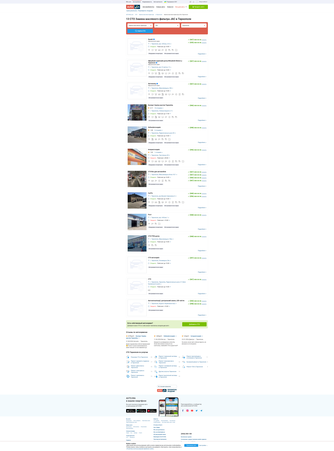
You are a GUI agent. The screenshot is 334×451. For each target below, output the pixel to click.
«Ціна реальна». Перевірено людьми (139, 11)
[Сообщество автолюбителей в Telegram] (201, 410)
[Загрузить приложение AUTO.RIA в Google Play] (141, 411)
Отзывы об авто (158, 425)
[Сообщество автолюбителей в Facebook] (183, 410)
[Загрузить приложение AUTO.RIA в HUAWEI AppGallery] (152, 411)
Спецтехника (144, 426)
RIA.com (128, 2)
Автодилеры (129, 420)
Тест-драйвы (156, 420)
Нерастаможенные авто (131, 422)
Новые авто (160, 7)
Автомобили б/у (148, 7)
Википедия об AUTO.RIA (160, 436)
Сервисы (128, 440)
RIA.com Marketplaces (159, 432)
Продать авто (199, 7)
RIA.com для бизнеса (159, 429)
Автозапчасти (158, 2)
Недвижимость (147, 2)
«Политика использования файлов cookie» (140, 449)
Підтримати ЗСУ (172, 2)
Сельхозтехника (130, 431)
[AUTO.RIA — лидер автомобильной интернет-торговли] (133, 7)
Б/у (131, 432)
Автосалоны (129, 426)
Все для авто (180, 7)
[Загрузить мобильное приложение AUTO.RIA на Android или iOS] (169, 406)
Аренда (135, 432)
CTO (127, 437)
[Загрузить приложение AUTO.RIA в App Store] (131, 411)
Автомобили (137, 2)
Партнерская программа (160, 439)
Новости (170, 7)
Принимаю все (191, 445)
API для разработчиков (160, 434)
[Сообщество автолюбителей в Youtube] (192, 410)
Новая (127, 432)
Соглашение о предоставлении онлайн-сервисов (193, 439)
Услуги (140, 432)
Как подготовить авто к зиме (168, 422)
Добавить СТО (194, 324)
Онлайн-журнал (157, 422)
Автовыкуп (132, 437)
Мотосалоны (136, 426)
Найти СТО (141, 31)
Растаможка (172, 420)
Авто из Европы (136, 420)
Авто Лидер (157, 427)
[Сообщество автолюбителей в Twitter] (196, 410)
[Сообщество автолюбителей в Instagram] (187, 410)
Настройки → (203, 445)
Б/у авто (128, 419)
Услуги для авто (130, 435)
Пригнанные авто (146, 420)
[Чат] (190, 2)
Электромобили (129, 428)
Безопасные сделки (186, 437)
